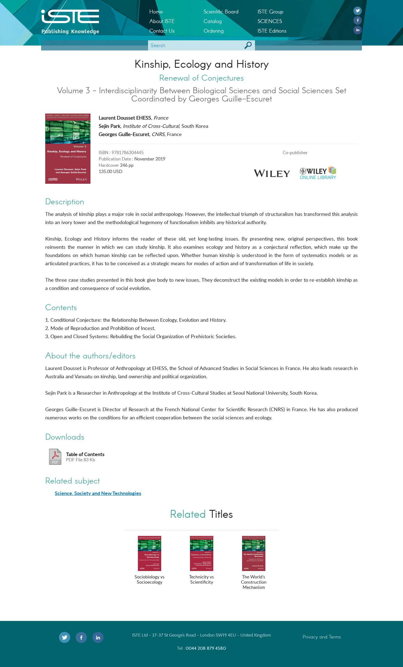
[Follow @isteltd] (357, 11)
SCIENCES (270, 21)
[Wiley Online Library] (318, 171)
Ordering (214, 30)
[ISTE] (91, 17)
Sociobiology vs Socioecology (149, 579)
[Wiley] (272, 171)
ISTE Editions (272, 30)
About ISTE (162, 21)
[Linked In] (357, 30)
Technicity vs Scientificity (201, 579)
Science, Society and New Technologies (98, 493)
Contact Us (162, 30)
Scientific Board (221, 11)
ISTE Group (270, 11)
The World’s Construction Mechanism (253, 582)
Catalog (213, 21)
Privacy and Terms (322, 637)
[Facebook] (357, 20)
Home (156, 11)
